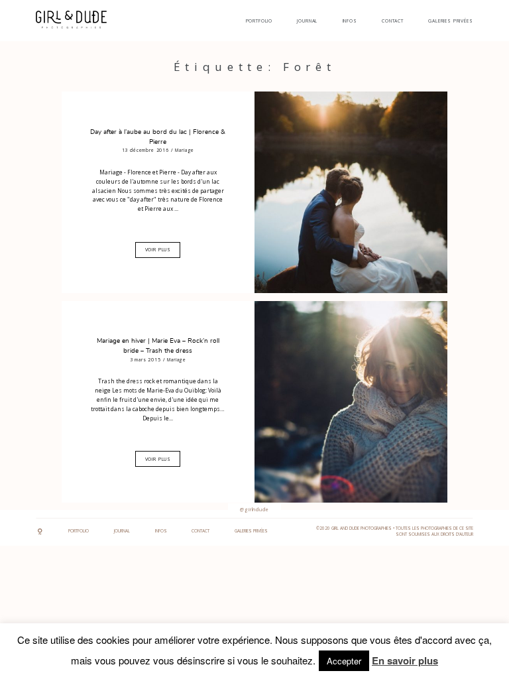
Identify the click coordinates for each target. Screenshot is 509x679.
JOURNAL (307, 21)
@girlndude (254, 510)
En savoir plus (405, 660)
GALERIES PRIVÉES (450, 21)
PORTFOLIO (259, 21)
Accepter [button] (344, 660)
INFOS (350, 21)
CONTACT (393, 21)
